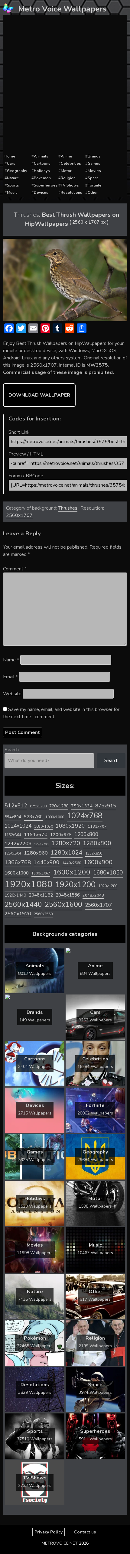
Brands (94, 156)
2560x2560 (43, 914)
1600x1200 (71, 872)
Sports (13, 185)
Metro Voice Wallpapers (62, 9)
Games (94, 163)
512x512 (16, 805)
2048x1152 (41, 895)
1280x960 (36, 852)
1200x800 (86, 834)
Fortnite (95, 185)
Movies (94, 171)
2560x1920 (18, 913)
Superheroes (46, 185)
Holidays (42, 171)
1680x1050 (108, 873)
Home (10, 156)
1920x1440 (15, 895)
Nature (13, 178)
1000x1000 (54, 817)
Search (12, 749)
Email (10, 676)
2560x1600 (63, 904)
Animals (41, 156)
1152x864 (13, 835)
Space (93, 178)
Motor (66, 171)
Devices (41, 192)
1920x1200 (75, 884)
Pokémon (42, 178)
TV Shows (70, 185)
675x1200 (38, 806)
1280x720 (65, 843)
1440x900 (47, 862)
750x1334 (82, 806)
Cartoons (42, 163)
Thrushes (67, 508)
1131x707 (97, 826)
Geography (17, 171)
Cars (11, 163)
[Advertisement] (65, 84)
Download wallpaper (39, 395)
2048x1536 (68, 895)
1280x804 (13, 853)
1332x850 (93, 853)
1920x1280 (107, 885)
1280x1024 (66, 852)
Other (93, 192)
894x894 (13, 817)
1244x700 (41, 844)
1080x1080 (43, 826)
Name (11, 660)
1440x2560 (71, 863)
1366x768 (18, 862)
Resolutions (71, 192)
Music (12, 192)
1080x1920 (70, 825)
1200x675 (61, 835)
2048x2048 (93, 895)
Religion (68, 178)
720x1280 (58, 806)
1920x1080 (29, 884)
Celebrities (71, 163)
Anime (66, 156)
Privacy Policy (48, 1532)
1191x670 (35, 834)
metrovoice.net (60, 1543)
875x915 (105, 805)
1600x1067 (40, 873)
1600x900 (98, 862)
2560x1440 (23, 904)
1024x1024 (18, 825)
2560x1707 (19, 515)
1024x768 (84, 815)
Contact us (85, 1532)
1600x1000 (17, 873)
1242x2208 (18, 843)
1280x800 (97, 843)
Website (12, 693)
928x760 (33, 817)
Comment (15, 569)
